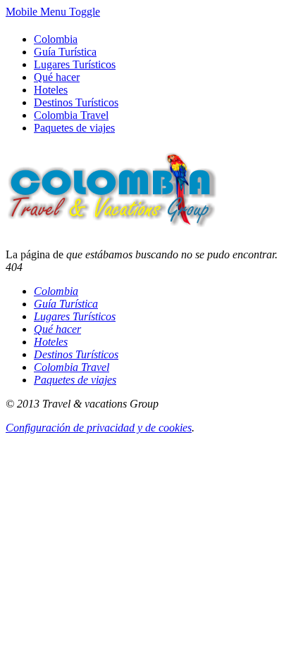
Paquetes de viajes (74, 128)
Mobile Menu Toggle (53, 12)
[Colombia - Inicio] (111, 220)
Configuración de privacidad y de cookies (99, 428)
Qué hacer (57, 77)
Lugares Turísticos (75, 64)
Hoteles (51, 90)
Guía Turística (65, 52)
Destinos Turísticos (76, 102)
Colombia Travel (71, 115)
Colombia (56, 39)
